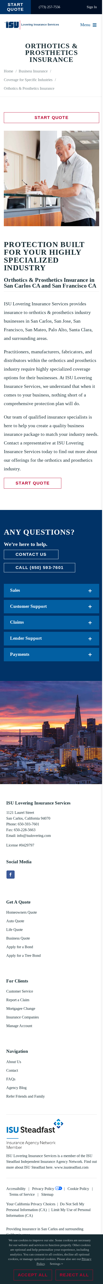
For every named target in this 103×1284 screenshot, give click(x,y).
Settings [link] (55, 1264)
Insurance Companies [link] (22, 1017)
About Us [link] (13, 1062)
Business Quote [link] (18, 938)
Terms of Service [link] (22, 1194)
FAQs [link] (10, 1079)
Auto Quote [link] (15, 921)
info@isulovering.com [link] (34, 836)
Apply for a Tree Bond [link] (23, 955)
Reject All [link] (74, 1274)
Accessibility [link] (16, 1189)
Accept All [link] (33, 1274)
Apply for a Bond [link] (19, 947)
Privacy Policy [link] (43, 1189)
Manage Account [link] (19, 1026)
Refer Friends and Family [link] (25, 1096)
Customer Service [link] (19, 991)
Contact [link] (12, 1070)
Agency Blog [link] (16, 1088)
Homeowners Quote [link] (21, 912)
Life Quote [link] (14, 930)
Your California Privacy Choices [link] (30, 1204)
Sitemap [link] (47, 1194)
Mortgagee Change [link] (20, 1008)
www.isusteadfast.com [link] (71, 1167)
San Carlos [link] (49, 1229)
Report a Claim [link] (17, 1000)
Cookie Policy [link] (78, 1189)
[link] (15, 7)
